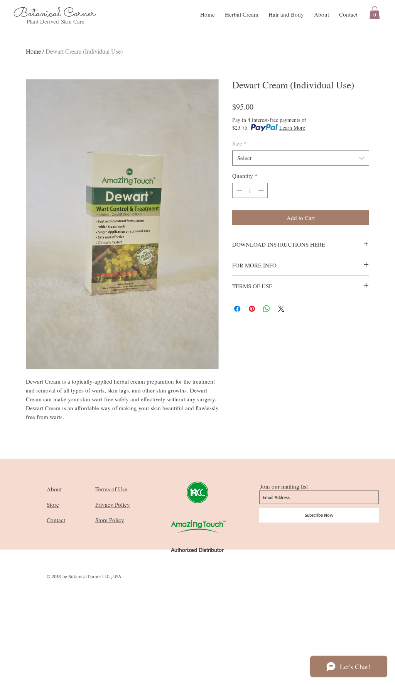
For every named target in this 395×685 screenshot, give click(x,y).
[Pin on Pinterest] (252, 308)
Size (239, 143)
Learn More (292, 127)
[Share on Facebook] (237, 308)
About (54, 489)
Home (33, 51)
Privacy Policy (112, 504)
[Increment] (262, 190)
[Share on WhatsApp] (266, 308)
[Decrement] (238, 190)
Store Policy (109, 520)
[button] (374, 12)
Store (53, 504)
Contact (56, 520)
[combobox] (300, 158)
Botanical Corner (54, 13)
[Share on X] (281, 308)
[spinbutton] (250, 190)
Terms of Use (111, 489)
